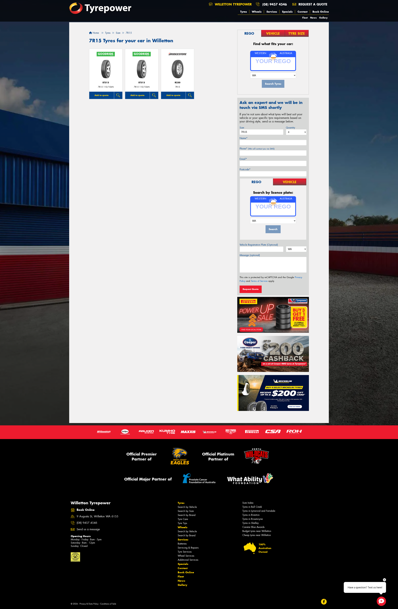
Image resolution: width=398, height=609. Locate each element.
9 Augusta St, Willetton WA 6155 (97, 516)
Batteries (182, 543)
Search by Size (186, 511)
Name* (244, 138)
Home (95, 32)
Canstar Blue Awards (253, 527)
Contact (303, 11)
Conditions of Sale (108, 603)
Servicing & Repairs (188, 547)
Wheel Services (186, 555)
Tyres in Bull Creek (252, 506)
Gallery (323, 17)
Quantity (290, 127)
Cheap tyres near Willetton (256, 535)
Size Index (247, 502)
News (313, 17)
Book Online (320, 11)
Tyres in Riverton (250, 515)
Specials (287, 11)
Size (242, 127)
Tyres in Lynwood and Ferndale (258, 511)
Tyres (243, 11)
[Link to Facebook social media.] (324, 602)
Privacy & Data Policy (89, 603)
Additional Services (188, 559)
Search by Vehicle (187, 507)
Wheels (256, 11)
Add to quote (102, 95)
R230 (177, 82)
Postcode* (245, 169)
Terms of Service (259, 281)
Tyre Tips (182, 523)
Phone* (257, 148)
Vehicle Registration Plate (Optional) (259, 244)
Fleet (305, 17)
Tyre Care (183, 519)
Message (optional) (250, 255)
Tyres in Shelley (250, 523)
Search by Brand (186, 515)
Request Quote (251, 289)
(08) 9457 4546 (274, 4)
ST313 (105, 82)
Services (271, 11)
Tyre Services (185, 551)
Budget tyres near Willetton (256, 531)
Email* (243, 159)
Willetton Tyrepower (233, 4)
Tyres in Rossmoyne (252, 519)
